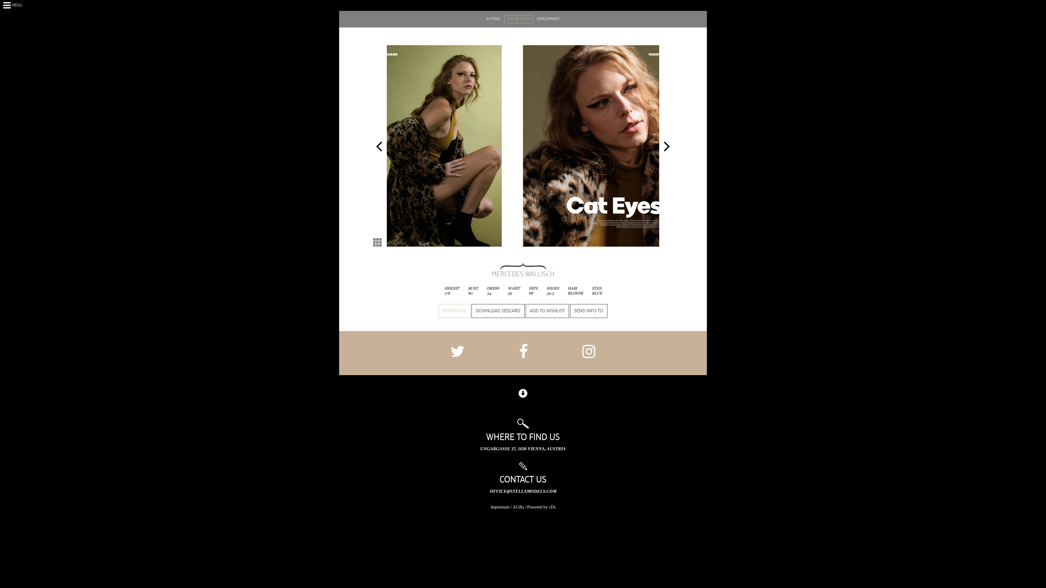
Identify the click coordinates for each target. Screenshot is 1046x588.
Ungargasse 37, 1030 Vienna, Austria (523, 448)
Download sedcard (498, 310)
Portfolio (454, 310)
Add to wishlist (547, 310)
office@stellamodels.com (523, 491)
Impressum (500, 507)
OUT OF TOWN (518, 19)
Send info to (588, 310)
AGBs (518, 507)
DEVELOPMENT (548, 19)
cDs (552, 507)
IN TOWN (493, 19)
